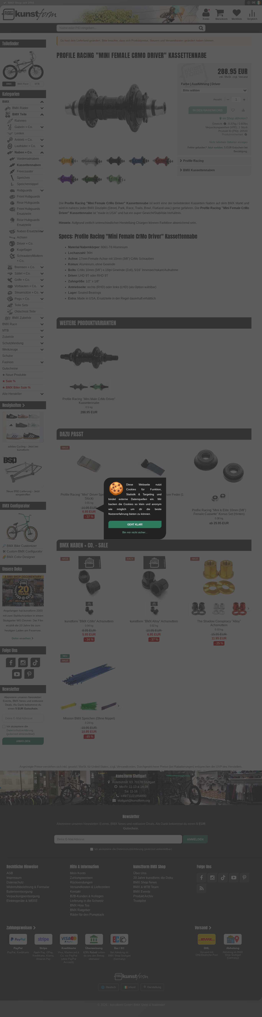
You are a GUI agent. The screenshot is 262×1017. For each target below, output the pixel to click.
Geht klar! (135, 524)
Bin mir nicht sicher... (134, 532)
